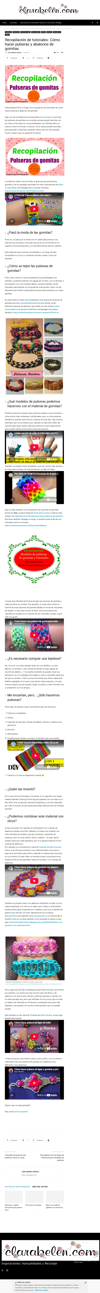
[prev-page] (32, 1214)
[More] (48, 58)
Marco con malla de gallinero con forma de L (85, 1256)
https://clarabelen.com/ (29, 1175)
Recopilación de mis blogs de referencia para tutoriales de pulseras (52, 1157)
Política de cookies (41, 1290)
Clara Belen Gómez (14, 52)
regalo (7, 35)
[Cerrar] (85, 1283)
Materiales (16, 32)
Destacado (14, 29)
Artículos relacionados (17, 1187)
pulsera (49, 32)
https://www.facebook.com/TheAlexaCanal (24, 191)
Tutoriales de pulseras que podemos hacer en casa (15, 1156)
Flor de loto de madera (33, 1205)
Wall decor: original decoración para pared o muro (13, 1207)
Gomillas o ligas (25, 32)
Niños (43, 32)
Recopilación (56, 32)
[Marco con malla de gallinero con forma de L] (55, 1197)
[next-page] (35, 1214)
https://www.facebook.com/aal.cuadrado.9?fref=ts (35, 312)
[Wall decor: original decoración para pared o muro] (14, 1197)
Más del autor (40, 1187)
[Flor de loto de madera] (34, 1197)
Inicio (7, 29)
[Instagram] (97, 23)
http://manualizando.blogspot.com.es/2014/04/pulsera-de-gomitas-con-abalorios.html (33, 984)
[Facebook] (92, 23)
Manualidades (36, 32)
